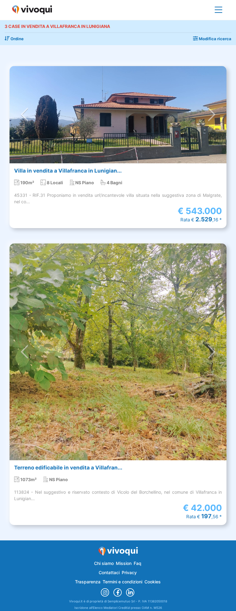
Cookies (152, 581)
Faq (137, 563)
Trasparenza (87, 581)
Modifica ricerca (214, 38)
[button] (24, 115)
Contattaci (109, 572)
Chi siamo (104, 563)
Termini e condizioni (122, 581)
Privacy (129, 572)
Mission (124, 563)
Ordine (17, 38)
